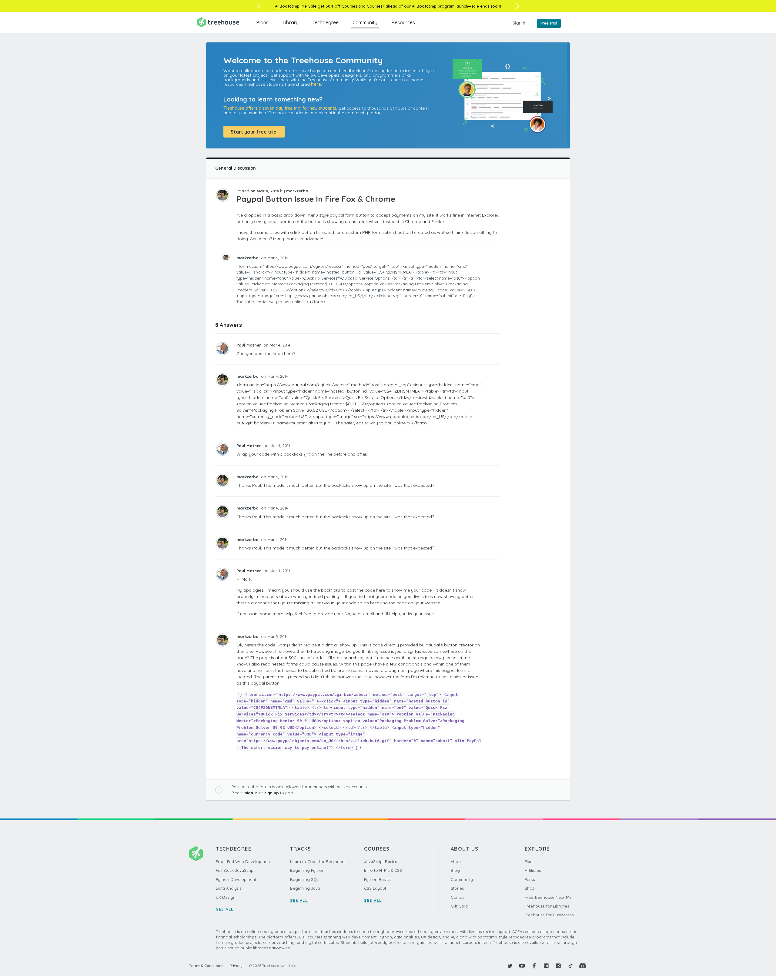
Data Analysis (228, 888)
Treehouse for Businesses (549, 914)
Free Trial (548, 23)
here (316, 84)
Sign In (519, 23)
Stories (457, 888)
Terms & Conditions (206, 965)
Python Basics (377, 879)
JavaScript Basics (380, 861)
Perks (530, 879)
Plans (262, 22)
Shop (530, 888)
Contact (458, 897)
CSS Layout (375, 888)
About (456, 861)
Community (365, 22)
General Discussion (235, 168)
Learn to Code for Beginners (317, 861)
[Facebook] (534, 965)
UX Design (226, 897)
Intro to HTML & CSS (383, 870)
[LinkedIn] (546, 965)
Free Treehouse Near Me (548, 897)
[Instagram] (558, 965)
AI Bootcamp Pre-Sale (295, 6)
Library (291, 22)
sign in (251, 792)
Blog (455, 870)
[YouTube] (522, 965)
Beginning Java (305, 888)
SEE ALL (225, 909)
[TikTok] (570, 965)
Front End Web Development (243, 861)
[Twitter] (510, 965)
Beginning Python (307, 870)
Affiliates (533, 870)
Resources (403, 22)
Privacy (235, 965)
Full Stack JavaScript (235, 870)
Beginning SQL (304, 879)
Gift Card (459, 906)
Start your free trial (254, 132)
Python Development (236, 879)
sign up (271, 792)
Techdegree (326, 22)
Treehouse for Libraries (547, 906)
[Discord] (582, 965)
